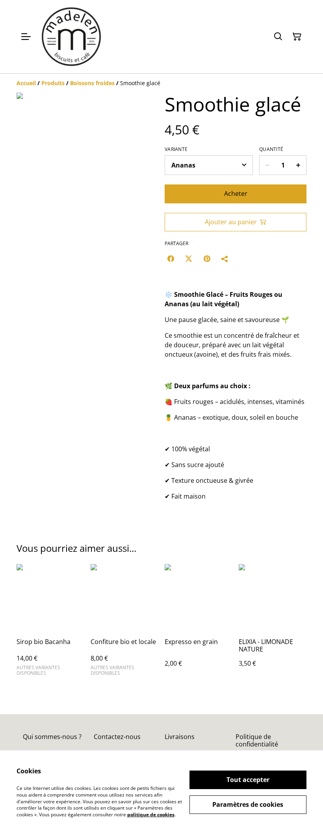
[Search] (278, 36)
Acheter (235, 193)
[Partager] (225, 258)
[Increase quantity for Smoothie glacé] (298, 165)
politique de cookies (150, 814)
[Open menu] (26, 36)
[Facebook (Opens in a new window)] (170, 258)
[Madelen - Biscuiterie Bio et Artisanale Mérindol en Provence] (71, 36)
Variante (176, 149)
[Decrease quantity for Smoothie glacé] (267, 165)
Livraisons (180, 736)
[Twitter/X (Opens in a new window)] (189, 258)
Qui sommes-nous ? (52, 736)
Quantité (271, 149)
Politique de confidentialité (257, 740)
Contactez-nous (117, 736)
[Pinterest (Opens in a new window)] (207, 258)
